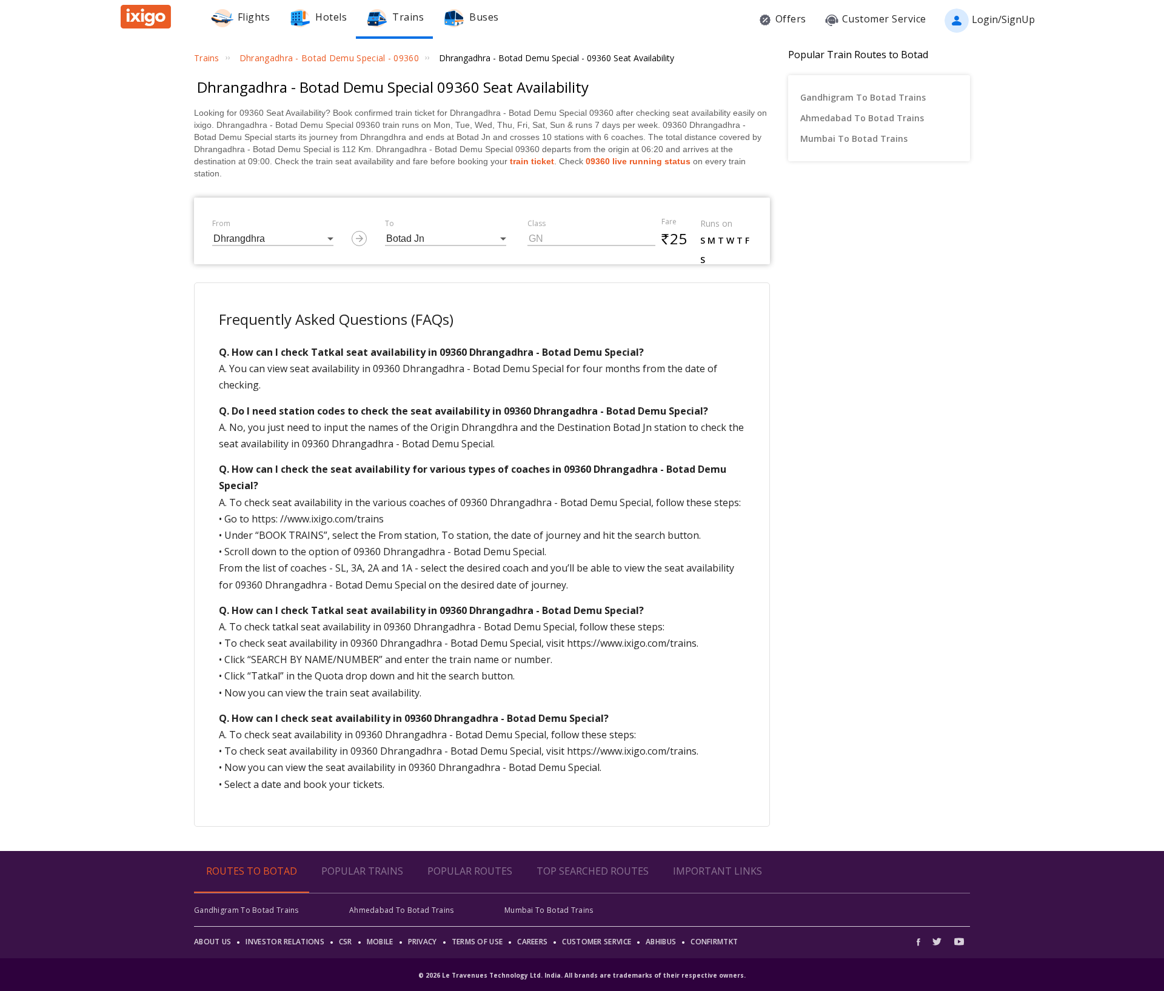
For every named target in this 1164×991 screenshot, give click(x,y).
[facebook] (921, 941)
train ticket (532, 161)
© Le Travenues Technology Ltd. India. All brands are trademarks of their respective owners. (582, 975)
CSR (345, 941)
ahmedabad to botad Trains (862, 118)
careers (532, 941)
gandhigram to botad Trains (863, 97)
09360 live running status (638, 161)
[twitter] (937, 941)
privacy (422, 941)
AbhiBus (661, 941)
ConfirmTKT (714, 941)
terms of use (477, 941)
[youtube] (959, 941)
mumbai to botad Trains (854, 138)
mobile (380, 941)
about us (212, 941)
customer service (596, 941)
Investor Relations (285, 941)
